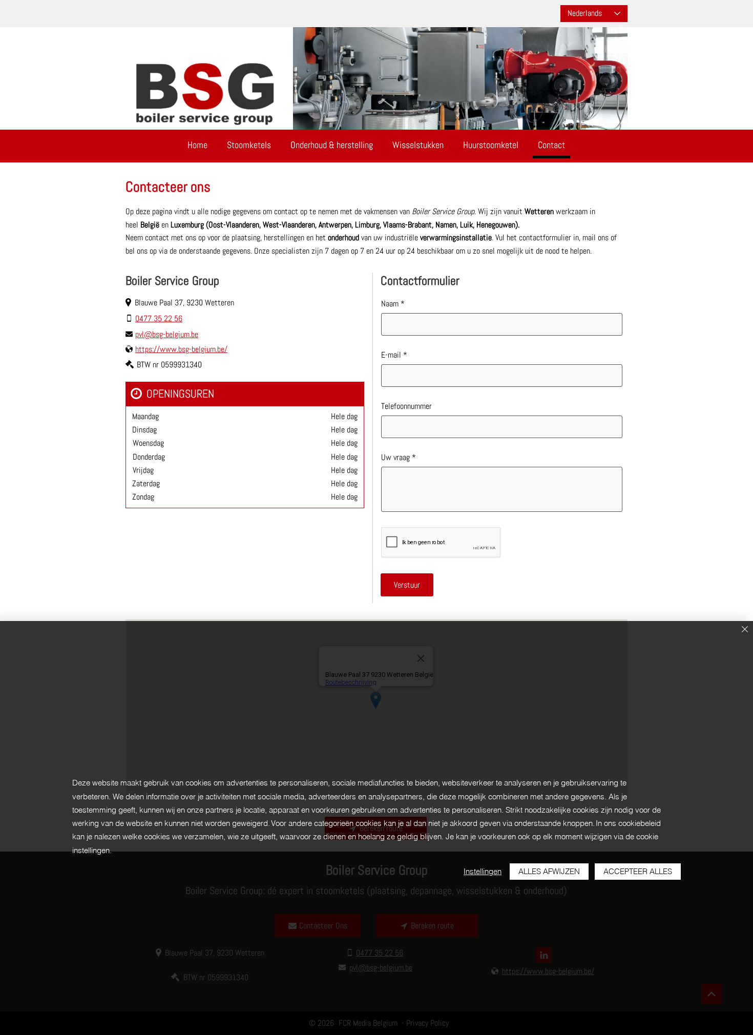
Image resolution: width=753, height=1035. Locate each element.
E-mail (391, 355)
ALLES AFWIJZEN (549, 871)
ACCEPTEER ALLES (637, 871)
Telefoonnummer (406, 406)
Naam (391, 304)
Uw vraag (395, 457)
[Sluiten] (745, 630)
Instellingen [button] (482, 871)
